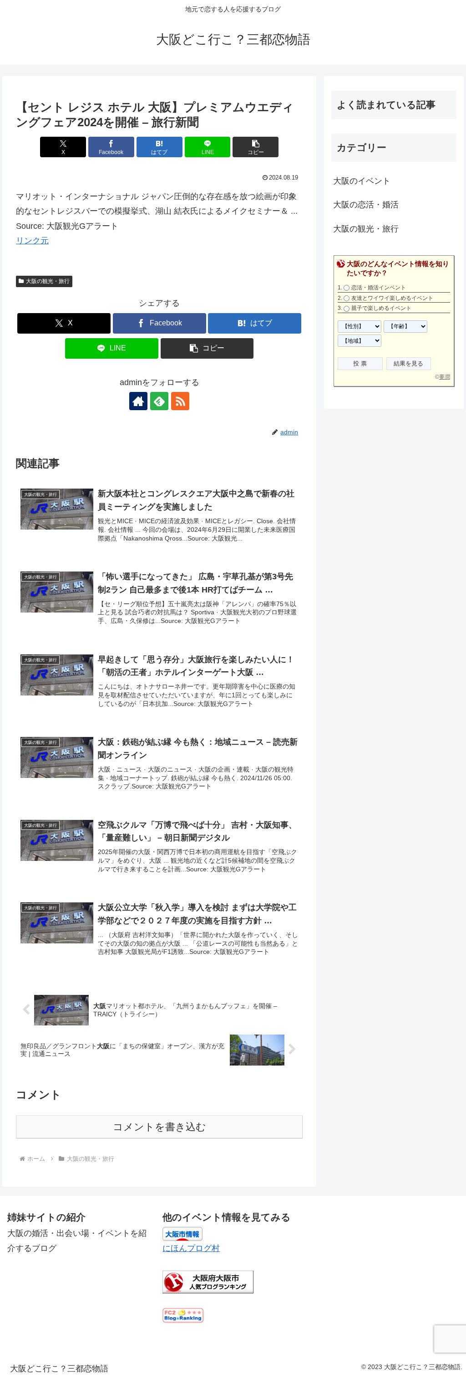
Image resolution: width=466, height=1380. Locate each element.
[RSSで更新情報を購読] (180, 401)
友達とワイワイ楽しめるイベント (392, 298)
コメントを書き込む (159, 1127)
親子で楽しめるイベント (381, 308)
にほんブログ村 (191, 1248)
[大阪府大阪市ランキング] (207, 1281)
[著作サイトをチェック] (138, 401)
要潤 (444, 377)
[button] (256, 147)
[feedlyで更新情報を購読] (159, 401)
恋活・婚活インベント (378, 287)
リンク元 (32, 240)
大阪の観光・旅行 (48, 281)
